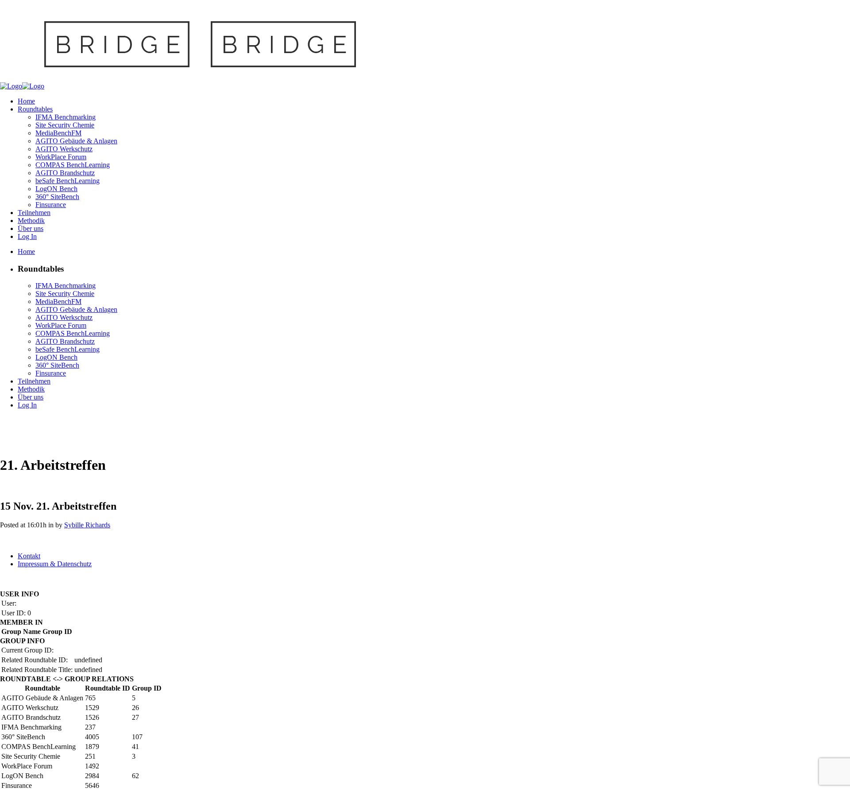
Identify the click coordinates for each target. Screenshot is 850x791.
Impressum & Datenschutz (55, 564)
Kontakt (29, 556)
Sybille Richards (87, 525)
